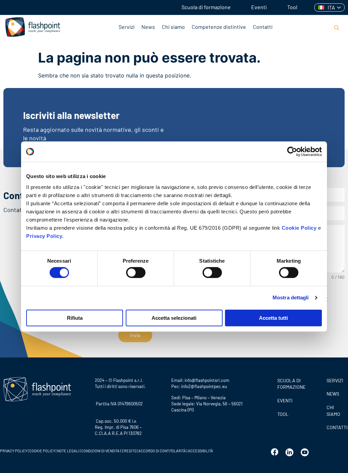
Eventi (259, 7)
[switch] (135, 272)
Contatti (263, 26)
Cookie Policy (299, 228)
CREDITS (129, 451)
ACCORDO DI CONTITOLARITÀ (162, 451)
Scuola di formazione (206, 7)
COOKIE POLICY (42, 451)
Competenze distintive (219, 26)
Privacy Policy (44, 236)
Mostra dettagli (291, 297)
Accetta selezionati (174, 318)
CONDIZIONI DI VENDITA (100, 451)
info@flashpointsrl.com (207, 380)
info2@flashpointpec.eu (204, 386)
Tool (292, 7)
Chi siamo (173, 26)
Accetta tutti (273, 318)
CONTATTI (336, 427)
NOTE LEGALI (68, 451)
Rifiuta (75, 318)
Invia (135, 335)
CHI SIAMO (333, 410)
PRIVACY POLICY (13, 451)
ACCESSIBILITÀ (200, 451)
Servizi (127, 26)
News (148, 26)
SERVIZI (335, 380)
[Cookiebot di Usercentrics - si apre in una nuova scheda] (292, 151)
